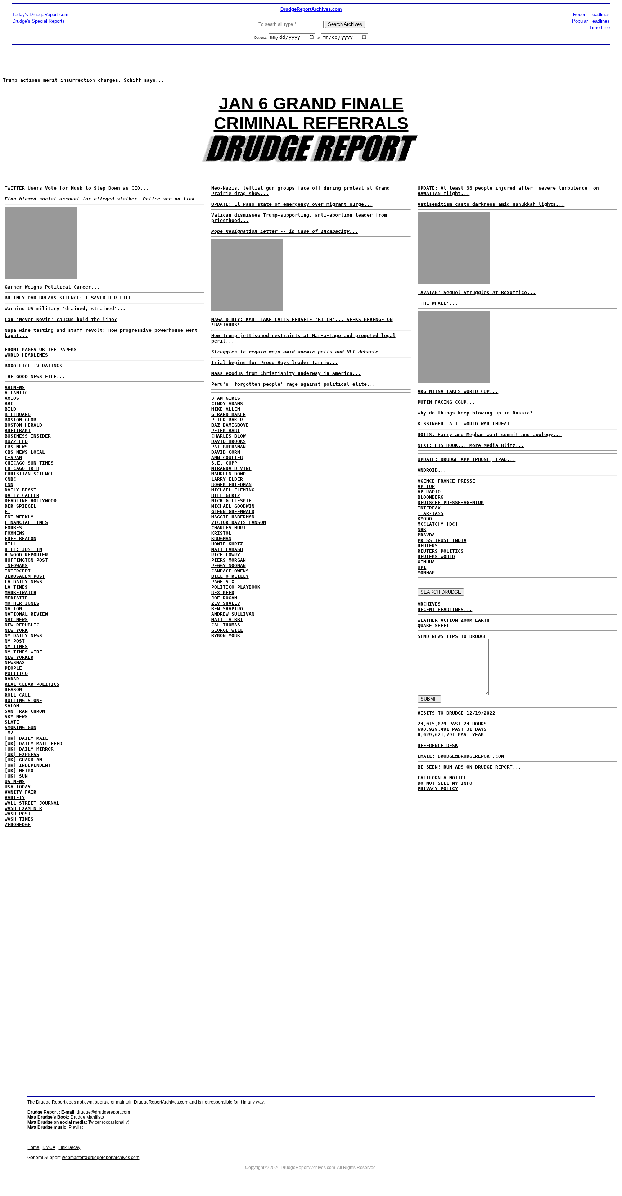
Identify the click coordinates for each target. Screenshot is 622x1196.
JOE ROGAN (224, 598)
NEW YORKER (19, 657)
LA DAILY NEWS (23, 581)
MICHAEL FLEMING (232, 490)
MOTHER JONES (22, 603)
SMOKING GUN (20, 727)
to (318, 38)
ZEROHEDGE (18, 824)
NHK (422, 529)
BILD (10, 409)
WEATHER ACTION (438, 620)
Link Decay (69, 1147)
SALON (12, 705)
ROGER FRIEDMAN (231, 484)
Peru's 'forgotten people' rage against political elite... (293, 384)
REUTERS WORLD (436, 556)
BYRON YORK (225, 635)
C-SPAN (13, 457)
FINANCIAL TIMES (26, 522)
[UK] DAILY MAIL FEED (33, 743)
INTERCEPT (18, 571)
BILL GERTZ (225, 495)
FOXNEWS (15, 533)
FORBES (13, 527)
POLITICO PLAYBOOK (235, 587)
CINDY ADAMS (227, 403)
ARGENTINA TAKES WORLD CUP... (458, 391)
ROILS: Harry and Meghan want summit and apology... (490, 434)
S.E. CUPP (224, 463)
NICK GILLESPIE (231, 500)
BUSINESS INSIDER (28, 436)
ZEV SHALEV (225, 603)
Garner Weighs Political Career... (52, 287)
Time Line (599, 27)
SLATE (12, 722)
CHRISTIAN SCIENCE (29, 473)
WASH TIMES (19, 819)
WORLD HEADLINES (26, 355)
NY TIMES (16, 646)
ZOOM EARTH (475, 620)
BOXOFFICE (18, 365)
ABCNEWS (15, 387)
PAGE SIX (222, 581)
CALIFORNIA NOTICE (442, 777)
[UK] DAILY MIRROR (29, 749)
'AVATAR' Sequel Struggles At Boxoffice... (477, 292)
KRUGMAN (221, 538)
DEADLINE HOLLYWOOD (31, 500)
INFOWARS (16, 565)
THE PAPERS (62, 349)
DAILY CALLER (22, 495)
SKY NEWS (16, 716)
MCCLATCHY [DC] (438, 524)
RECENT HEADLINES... (445, 609)
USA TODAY (18, 786)
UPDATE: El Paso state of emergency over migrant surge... (292, 204)
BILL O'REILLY (230, 576)
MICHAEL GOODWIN (232, 506)
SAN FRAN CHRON (25, 711)
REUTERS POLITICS (441, 551)
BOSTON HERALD (23, 425)
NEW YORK (16, 630)
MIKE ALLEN (225, 409)
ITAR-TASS (430, 513)
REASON (13, 689)
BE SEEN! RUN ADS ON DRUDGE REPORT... (469, 767)
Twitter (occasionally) (108, 1122)
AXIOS (12, 398)
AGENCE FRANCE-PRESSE (446, 481)
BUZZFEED (16, 441)
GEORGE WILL (227, 630)
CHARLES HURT (228, 527)
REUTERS (428, 545)
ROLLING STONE (23, 700)
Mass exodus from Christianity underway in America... (286, 373)
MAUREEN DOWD (228, 473)
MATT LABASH (227, 549)
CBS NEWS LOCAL (25, 452)
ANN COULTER (227, 457)
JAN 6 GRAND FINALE (311, 103)
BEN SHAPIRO (227, 608)
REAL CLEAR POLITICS (32, 684)
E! (7, 511)
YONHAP (426, 572)
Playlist (76, 1127)
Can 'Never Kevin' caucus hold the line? (61, 319)
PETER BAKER (227, 419)
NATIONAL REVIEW (26, 614)
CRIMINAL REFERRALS (311, 123)
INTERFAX (429, 508)
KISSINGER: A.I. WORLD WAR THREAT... (468, 423)
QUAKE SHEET (433, 625)
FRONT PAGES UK (25, 349)
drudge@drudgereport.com (103, 1112)
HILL (10, 544)
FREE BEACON (20, 538)
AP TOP (426, 486)
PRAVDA (426, 535)
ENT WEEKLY (19, 517)
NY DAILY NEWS (23, 635)
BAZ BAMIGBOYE (230, 425)
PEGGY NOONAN (228, 565)
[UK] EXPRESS (22, 754)
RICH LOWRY (225, 554)
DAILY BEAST (20, 490)
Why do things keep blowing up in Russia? (475, 413)
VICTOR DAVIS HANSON (238, 522)
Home (33, 1147)
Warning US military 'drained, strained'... (65, 308)
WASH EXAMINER (23, 808)
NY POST (15, 641)
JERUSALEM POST (25, 576)
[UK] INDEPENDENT (28, 765)
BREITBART (18, 430)
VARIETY (15, 797)
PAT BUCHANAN (228, 446)
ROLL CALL (18, 695)
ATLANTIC (16, 392)
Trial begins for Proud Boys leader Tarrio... (274, 362)
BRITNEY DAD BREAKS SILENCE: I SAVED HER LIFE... (72, 297)
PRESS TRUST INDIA (442, 540)
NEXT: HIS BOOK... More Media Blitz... (471, 445)
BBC (9, 403)
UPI (422, 567)
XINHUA (426, 562)
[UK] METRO (19, 770)
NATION (13, 608)
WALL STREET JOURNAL (32, 803)
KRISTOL (221, 533)
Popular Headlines (591, 21)
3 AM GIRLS (225, 398)
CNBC (10, 479)
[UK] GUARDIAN (23, 759)
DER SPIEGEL (20, 506)
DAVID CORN (225, 452)
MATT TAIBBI (227, 619)
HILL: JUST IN (23, 549)
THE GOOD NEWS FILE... (35, 376)
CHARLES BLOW (228, 436)
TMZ (9, 732)
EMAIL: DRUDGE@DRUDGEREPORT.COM (461, 756)
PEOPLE (13, 668)
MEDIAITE (16, 598)
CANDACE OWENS (230, 571)
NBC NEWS (16, 619)
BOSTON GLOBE (22, 419)
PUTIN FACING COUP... (446, 402)
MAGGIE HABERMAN (232, 517)
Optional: (261, 38)
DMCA (48, 1147)
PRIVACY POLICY (438, 788)
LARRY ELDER (227, 479)
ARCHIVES (429, 604)
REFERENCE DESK (438, 745)
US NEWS (15, 781)
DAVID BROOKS (228, 441)
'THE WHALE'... (438, 303)
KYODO (425, 518)
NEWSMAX (15, 662)
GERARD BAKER (228, 414)
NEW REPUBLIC (22, 625)
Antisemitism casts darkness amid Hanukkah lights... (491, 204)
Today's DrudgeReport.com (40, 14)
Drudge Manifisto (87, 1117)
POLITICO (16, 673)
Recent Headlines (591, 14)
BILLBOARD (18, 414)
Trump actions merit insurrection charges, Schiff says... (83, 80)
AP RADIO (429, 491)
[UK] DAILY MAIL (26, 738)
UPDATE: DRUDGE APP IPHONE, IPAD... (466, 459)
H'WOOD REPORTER (26, 554)
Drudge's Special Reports (38, 21)
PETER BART (225, 430)
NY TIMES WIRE (23, 651)
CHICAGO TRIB (22, 468)
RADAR (12, 678)
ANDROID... (432, 470)
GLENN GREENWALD (232, 511)
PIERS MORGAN (228, 560)
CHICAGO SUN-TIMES (29, 463)
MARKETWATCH (20, 592)
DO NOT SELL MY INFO (445, 783)
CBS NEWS (16, 446)
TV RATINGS (47, 365)
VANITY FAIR (20, 792)
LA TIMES (16, 587)
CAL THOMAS (225, 625)
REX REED (222, 592)
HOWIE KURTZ (227, 544)
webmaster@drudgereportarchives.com (100, 1157)
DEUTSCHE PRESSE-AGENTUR (451, 502)
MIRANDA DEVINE (231, 468)
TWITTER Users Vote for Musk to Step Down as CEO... (77, 188)
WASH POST (18, 813)
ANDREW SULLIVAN (232, 614)
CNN (9, 484)
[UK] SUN (16, 776)
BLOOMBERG (430, 497)
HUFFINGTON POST (26, 560)
